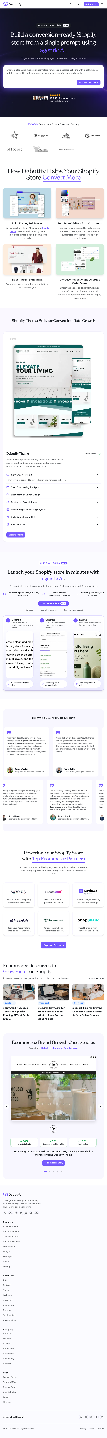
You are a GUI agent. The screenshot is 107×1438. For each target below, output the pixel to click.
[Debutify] (12, 4)
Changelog (8, 1305)
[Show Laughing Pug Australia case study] (45, 1171)
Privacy (83, 1428)
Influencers (8, 1348)
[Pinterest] (36, 1213)
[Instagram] (16, 1213)
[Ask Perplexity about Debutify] (91, 1417)
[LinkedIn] (21, 1213)
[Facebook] (10, 1213)
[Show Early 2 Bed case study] (49, 1171)
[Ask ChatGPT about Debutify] (81, 1417)
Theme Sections (11, 1236)
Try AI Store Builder (53, 603)
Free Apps (8, 1256)
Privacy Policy (10, 1377)
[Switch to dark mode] (71, 4)
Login (78, 4)
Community (8, 1358)
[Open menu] (102, 4)
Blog (5, 1280)
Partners (7, 1338)
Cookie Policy (9, 1392)
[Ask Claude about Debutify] (86, 1417)
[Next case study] (100, 1106)
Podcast (7, 1285)
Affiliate (7, 1343)
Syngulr (6, 1251)
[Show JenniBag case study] (53, 1171)
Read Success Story (53, 1163)
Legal (5, 1397)
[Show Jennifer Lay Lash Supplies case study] (61, 1171)
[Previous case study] (6, 1106)
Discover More (94, 978)
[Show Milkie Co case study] (57, 1171)
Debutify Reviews (11, 1241)
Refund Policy (9, 1387)
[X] (5, 1213)
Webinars (7, 1295)
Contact (7, 1363)
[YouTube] (26, 1213)
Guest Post (8, 1353)
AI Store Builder (11, 1226)
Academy (8, 1300)
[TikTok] (31, 1213)
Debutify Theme (11, 1231)
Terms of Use (9, 1382)
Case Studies (9, 1320)
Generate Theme (90, 82)
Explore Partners (53, 945)
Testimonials (9, 1315)
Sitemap (7, 1402)
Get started (91, 4)
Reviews (7, 1310)
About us (7, 1333)
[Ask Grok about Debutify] (102, 1417)
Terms (91, 1428)
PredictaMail (9, 1246)
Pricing (6, 1266)
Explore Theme (16, 535)
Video (6, 1290)
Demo (6, 1261)
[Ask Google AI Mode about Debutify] (96, 1417)
